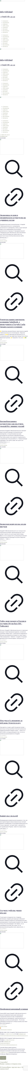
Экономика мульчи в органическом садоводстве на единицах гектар (13, 217)
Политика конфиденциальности (19, 1035)
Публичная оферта (5, 1035)
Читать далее (3, 240)
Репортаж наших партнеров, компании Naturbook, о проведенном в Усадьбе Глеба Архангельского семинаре (12, 323)
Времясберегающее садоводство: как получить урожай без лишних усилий (12, 423)
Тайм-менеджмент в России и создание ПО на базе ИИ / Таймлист (13, 623)
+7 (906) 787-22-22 (7, 16)
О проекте (5, 20)
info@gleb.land (6, 12)
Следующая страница (6, 1029)
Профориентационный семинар (14, 1009)
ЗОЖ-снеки (6, 25)
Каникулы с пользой (9, 816)
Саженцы (5, 27)
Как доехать (6, 30)
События (5, 24)
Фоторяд (5, 29)
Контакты (5, 32)
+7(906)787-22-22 (4, 1052)
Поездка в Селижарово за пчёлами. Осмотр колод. (11, 721)
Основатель (6, 22)
